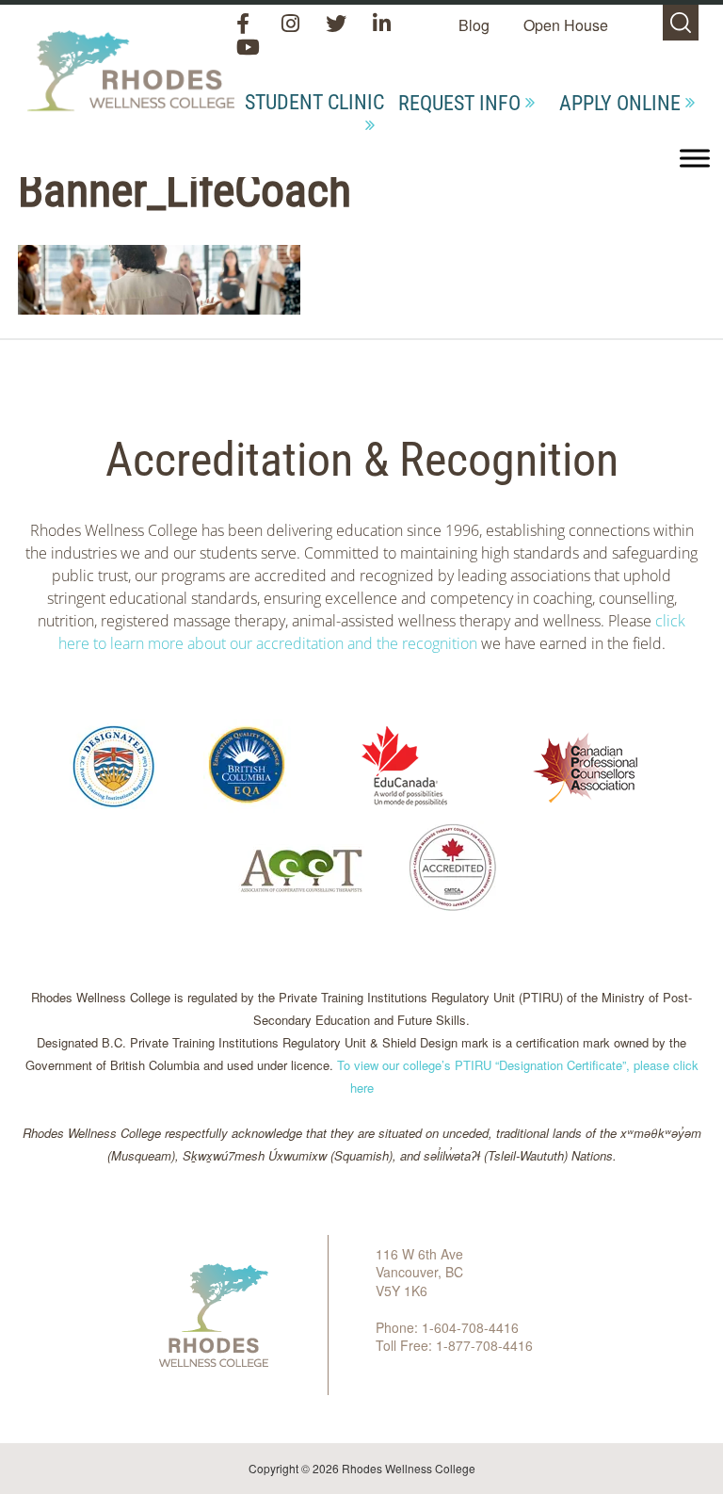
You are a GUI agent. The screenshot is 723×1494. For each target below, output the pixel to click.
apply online (620, 103)
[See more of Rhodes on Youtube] (247, 48)
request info (459, 103)
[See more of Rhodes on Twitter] (338, 25)
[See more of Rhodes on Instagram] (292, 25)
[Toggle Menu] (695, 158)
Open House (565, 25)
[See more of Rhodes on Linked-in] (382, 25)
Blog (474, 25)
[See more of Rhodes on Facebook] (246, 25)
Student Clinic (314, 102)
